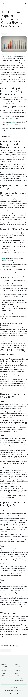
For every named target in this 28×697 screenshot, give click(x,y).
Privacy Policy (18, 678)
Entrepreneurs (4, 678)
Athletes (3, 675)
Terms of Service (19, 680)
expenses (4, 33)
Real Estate (17, 666)
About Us (17, 673)
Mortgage (3, 664)
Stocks (16, 662)
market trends (13, 122)
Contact (17, 675)
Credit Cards (4, 666)
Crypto (16, 664)
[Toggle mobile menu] (25, 3)
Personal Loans (4, 662)
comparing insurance (13, 173)
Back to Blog (6, 650)
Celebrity (3, 673)
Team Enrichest (6, 30)
